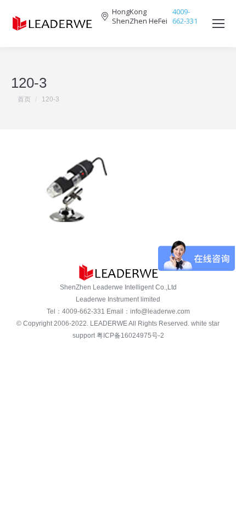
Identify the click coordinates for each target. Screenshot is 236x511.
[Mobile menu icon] (218, 23)
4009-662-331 (185, 16)
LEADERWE (108, 323)
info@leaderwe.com (160, 311)
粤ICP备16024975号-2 (130, 335)
